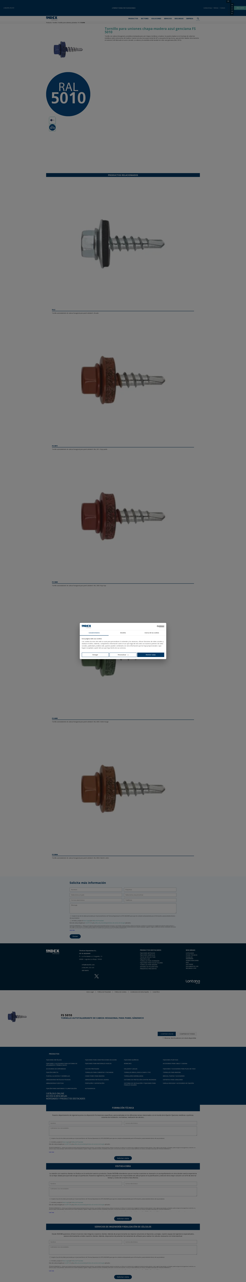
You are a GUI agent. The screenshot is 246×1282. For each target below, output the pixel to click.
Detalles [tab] (123, 633)
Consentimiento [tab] (94, 633)
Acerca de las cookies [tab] (152, 633)
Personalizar (122, 655)
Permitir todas (151, 655)
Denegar (95, 655)
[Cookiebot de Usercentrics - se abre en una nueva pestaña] (155, 626)
